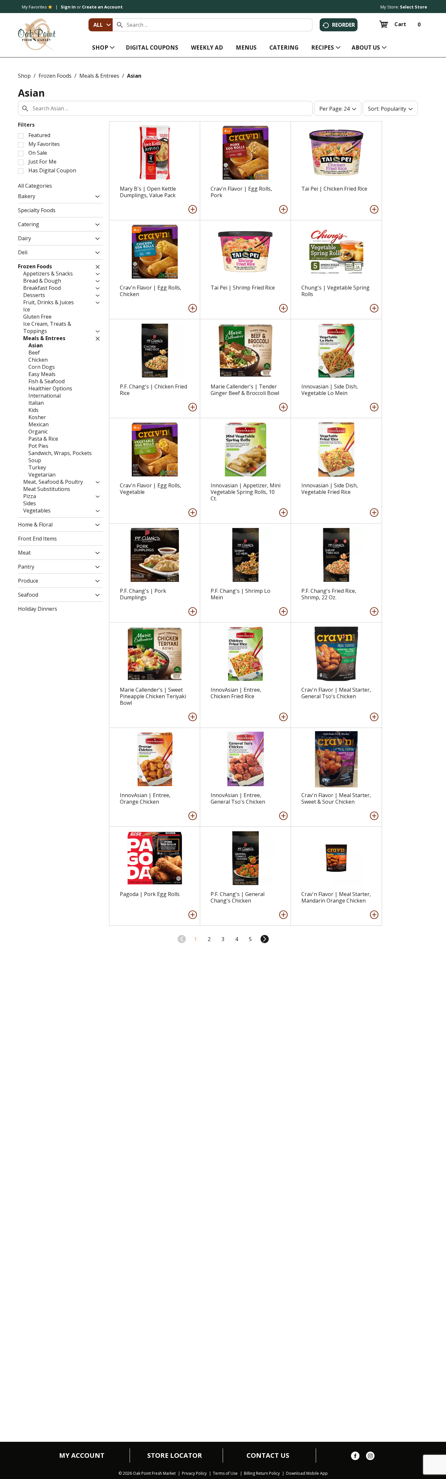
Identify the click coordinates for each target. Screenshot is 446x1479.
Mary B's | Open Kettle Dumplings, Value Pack (148, 192)
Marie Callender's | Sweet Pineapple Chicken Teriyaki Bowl (153, 696)
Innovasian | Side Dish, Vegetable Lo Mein (329, 390)
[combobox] (100, 24)
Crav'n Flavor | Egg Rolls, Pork (241, 192)
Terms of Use (225, 1473)
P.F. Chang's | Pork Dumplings (143, 594)
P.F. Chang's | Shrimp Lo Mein (240, 594)
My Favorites (34, 7)
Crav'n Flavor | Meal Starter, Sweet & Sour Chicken (336, 798)
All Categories (35, 185)
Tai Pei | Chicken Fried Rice (334, 188)
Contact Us (268, 1455)
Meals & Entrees (99, 75)
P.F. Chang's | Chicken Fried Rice (153, 390)
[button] (96, 197)
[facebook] (355, 1457)
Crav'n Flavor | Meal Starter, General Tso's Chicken (336, 693)
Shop (24, 75)
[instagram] (370, 1457)
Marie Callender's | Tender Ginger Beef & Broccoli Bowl (245, 390)
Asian (134, 75)
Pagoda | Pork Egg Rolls (150, 894)
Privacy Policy (194, 1473)
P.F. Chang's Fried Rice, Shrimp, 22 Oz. (328, 594)
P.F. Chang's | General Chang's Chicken (237, 897)
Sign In (68, 7)
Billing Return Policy (262, 1473)
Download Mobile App (307, 1473)
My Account (81, 1455)
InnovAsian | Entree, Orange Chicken (145, 798)
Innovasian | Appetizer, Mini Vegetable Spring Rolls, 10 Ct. (245, 492)
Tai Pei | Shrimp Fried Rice (243, 287)
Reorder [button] (343, 24)
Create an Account (102, 7)
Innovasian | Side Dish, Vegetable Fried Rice (329, 489)
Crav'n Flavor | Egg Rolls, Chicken (150, 291)
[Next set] (264, 939)
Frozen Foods (55, 75)
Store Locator (174, 1455)
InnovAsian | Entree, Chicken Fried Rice (236, 693)
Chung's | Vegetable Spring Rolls (335, 291)
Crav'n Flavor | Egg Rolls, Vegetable (150, 489)
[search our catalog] (120, 24)
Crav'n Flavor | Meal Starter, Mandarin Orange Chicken (336, 897)
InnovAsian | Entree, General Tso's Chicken (238, 798)
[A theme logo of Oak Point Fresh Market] (37, 29)
